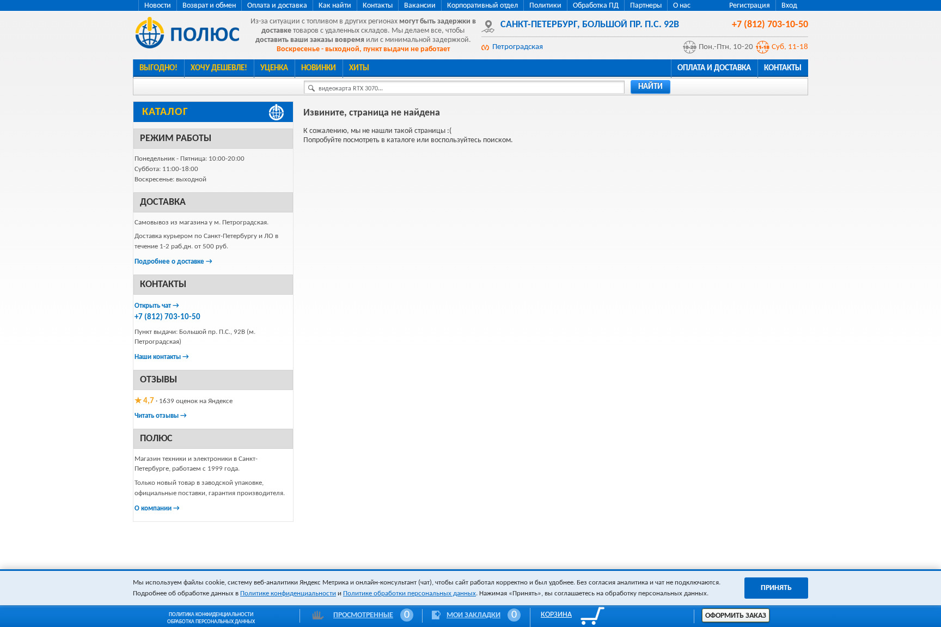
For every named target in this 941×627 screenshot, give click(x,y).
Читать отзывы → (161, 415)
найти (650, 87)
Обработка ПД (596, 6)
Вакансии (420, 6)
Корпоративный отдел (482, 6)
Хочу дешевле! (219, 68)
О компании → (157, 508)
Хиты (359, 68)
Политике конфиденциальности (288, 593)
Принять (776, 588)
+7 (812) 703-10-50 (167, 317)
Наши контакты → (162, 357)
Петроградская (517, 47)
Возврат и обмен (209, 6)
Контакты (378, 6)
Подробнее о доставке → (173, 261)
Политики (545, 6)
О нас (682, 6)
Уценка (274, 68)
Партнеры (646, 6)
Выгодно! (158, 68)
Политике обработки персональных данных (409, 593)
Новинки (318, 68)
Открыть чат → (157, 305)
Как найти (335, 6)
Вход (789, 6)
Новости (157, 6)
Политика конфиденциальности (211, 615)
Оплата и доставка (277, 6)
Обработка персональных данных (211, 622)
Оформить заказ (735, 616)
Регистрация (749, 6)
